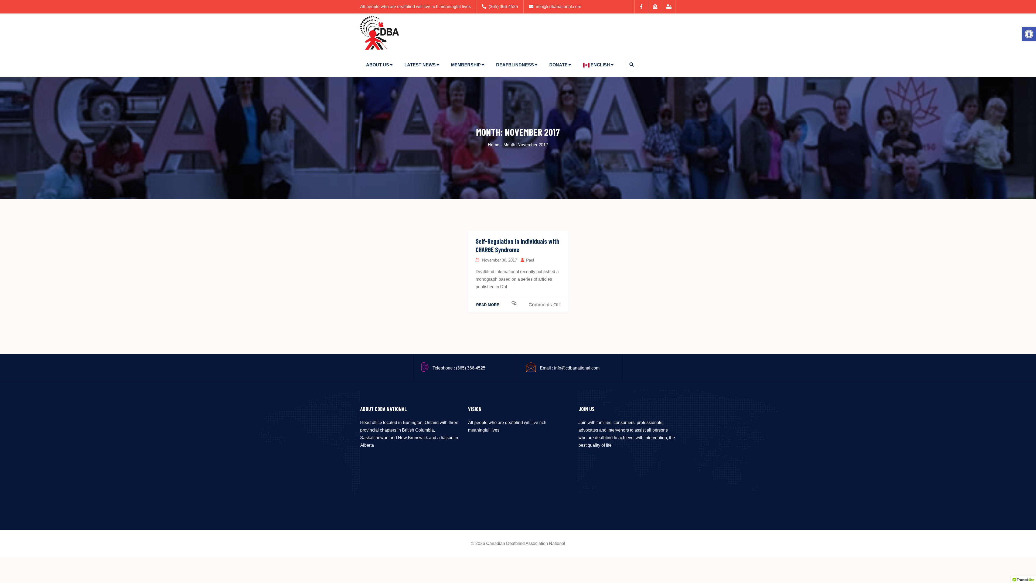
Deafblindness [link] (515, 65)
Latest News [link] (420, 65)
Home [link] (493, 145)
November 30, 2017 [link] (499, 260)
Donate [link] (558, 65)
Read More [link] (487, 305)
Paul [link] (530, 260)
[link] (1029, 34)
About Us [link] (377, 65)
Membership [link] (466, 65)
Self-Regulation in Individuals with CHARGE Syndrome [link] (517, 245)
